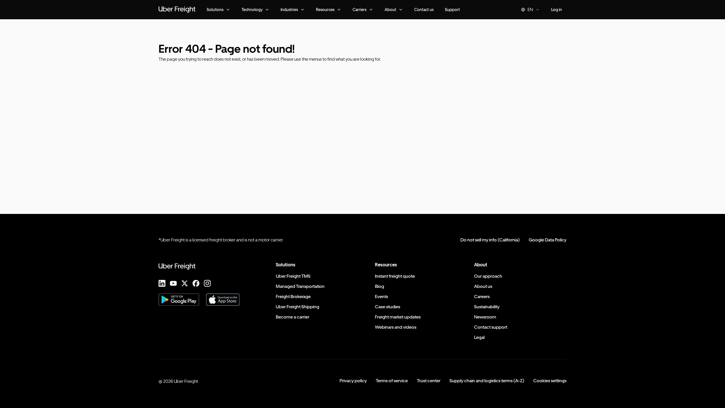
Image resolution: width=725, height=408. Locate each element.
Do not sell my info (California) (490, 240)
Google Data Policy (547, 240)
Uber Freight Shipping (297, 306)
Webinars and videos (395, 327)
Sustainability (487, 306)
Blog (379, 286)
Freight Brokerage (293, 296)
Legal (479, 337)
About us (483, 286)
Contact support (490, 327)
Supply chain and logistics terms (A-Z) (486, 380)
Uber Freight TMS (293, 276)
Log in (556, 9)
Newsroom (485, 317)
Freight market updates (398, 317)
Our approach (488, 276)
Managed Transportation (300, 286)
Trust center (428, 380)
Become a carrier (292, 317)
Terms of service (392, 380)
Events (381, 296)
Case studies (387, 306)
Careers (482, 296)
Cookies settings (549, 380)
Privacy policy (353, 380)
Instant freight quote (395, 276)
